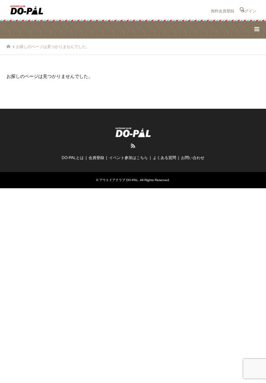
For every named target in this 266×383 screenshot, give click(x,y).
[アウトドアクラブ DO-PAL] (26, 9)
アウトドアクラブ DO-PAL (118, 180)
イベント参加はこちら (128, 157)
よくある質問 (164, 157)
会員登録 (96, 157)
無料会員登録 (222, 11)
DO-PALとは (73, 157)
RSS (133, 145)
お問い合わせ (192, 157)
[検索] (241, 9)
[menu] (256, 29)
